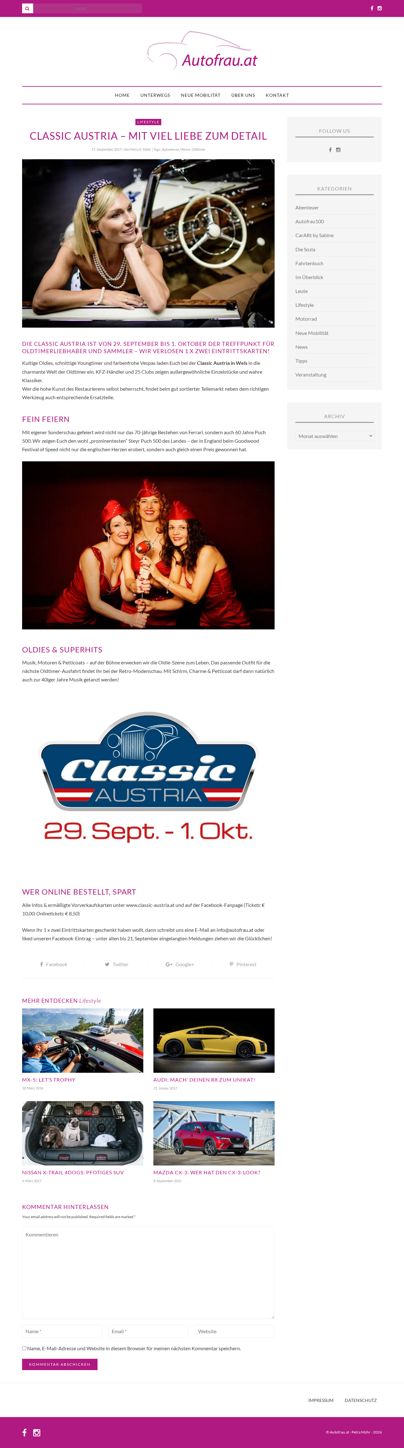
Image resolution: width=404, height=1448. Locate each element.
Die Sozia (305, 249)
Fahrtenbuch (309, 263)
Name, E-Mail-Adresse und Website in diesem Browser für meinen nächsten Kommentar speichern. (134, 1348)
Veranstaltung (310, 374)
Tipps (301, 361)
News (301, 347)
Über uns (243, 95)
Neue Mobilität (201, 95)
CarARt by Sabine (314, 235)
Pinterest (246, 964)
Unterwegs (155, 95)
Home (122, 95)
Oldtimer (198, 149)
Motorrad (306, 319)
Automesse (170, 149)
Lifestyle (148, 122)
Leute (301, 291)
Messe (185, 149)
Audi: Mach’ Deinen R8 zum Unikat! (204, 1080)
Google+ (184, 964)
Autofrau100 (309, 221)
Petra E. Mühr (140, 149)
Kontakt (277, 95)
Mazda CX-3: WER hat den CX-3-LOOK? (206, 1172)
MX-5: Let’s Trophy (48, 1080)
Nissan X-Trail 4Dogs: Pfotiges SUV (73, 1172)
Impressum (321, 1400)
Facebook (56, 964)
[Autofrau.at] (202, 51)
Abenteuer (307, 207)
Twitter (120, 964)
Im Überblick (309, 277)
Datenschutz (361, 1400)
